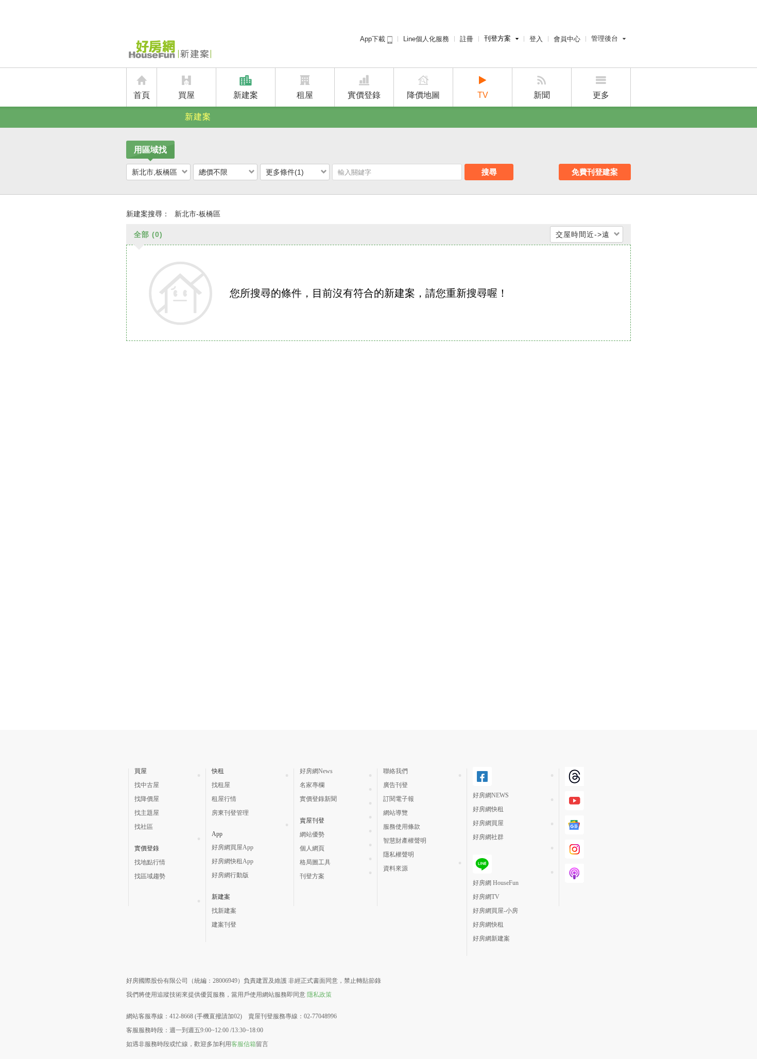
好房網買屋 (488, 823)
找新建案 (224, 910)
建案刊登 (224, 924)
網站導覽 (395, 812)
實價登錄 (364, 95)
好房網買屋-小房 (495, 910)
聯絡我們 (395, 771)
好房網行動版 (230, 875)
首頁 (141, 95)
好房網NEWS (491, 795)
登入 (536, 39)
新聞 (542, 95)
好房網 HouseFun (496, 882)
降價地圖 (423, 95)
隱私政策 (319, 994)
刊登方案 (497, 38)
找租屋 (221, 785)
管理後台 (604, 38)
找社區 (143, 826)
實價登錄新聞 (318, 798)
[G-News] (574, 830)
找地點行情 (149, 862)
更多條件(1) (285, 172)
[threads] (574, 781)
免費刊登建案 (595, 171)
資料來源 (395, 868)
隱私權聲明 (398, 854)
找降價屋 (146, 798)
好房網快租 (488, 809)
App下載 (373, 39)
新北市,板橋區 (154, 172)
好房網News (316, 771)
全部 (148, 234)
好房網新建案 (491, 938)
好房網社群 (488, 837)
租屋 (305, 95)
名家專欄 (312, 785)
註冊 (466, 39)
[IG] (574, 854)
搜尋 (489, 171)
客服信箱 (243, 1044)
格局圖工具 (315, 862)
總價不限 (213, 172)
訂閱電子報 (398, 798)
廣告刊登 (395, 785)
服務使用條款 (401, 826)
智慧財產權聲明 (404, 840)
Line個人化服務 (426, 39)
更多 (601, 95)
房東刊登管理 (230, 812)
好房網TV (486, 896)
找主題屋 (146, 812)
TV (482, 95)
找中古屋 (146, 785)
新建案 (245, 95)
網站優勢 (312, 834)
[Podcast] (574, 878)
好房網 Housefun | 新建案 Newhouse (168, 50)
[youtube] (574, 806)
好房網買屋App (232, 847)
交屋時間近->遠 (583, 234)
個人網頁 (312, 848)
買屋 (186, 95)
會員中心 (567, 39)
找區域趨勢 (149, 876)
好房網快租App (232, 861)
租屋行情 (224, 798)
